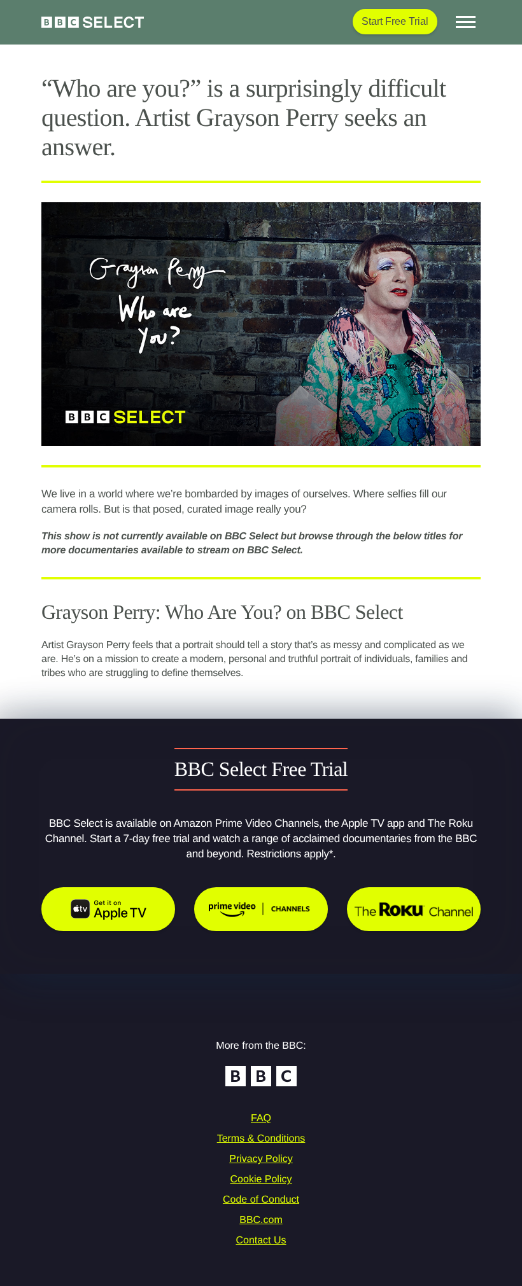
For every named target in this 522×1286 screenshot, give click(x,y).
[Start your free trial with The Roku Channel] (414, 909)
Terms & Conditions (261, 1138)
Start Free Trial (395, 21)
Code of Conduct (261, 1199)
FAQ (261, 1118)
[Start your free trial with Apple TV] (108, 909)
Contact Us (261, 1240)
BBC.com (261, 1220)
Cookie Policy (261, 1179)
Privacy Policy (261, 1159)
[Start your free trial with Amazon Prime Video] (261, 909)
